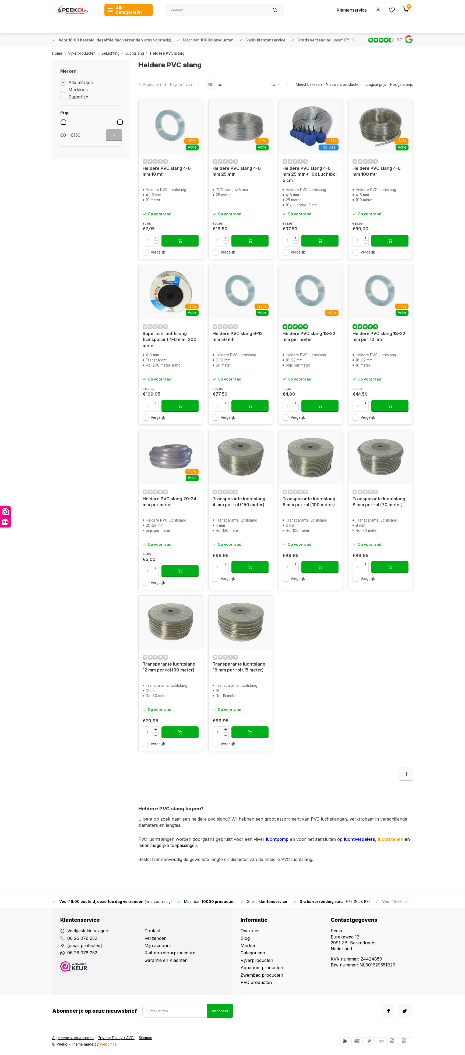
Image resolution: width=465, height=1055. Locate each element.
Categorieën (253, 952)
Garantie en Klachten (166, 960)
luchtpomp (277, 839)
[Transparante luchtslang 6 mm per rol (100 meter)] (311, 457)
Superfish (78, 97)
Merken (248, 945)
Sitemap (145, 1038)
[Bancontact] (357, 1041)
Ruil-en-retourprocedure (170, 952)
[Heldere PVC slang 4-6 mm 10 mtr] (171, 127)
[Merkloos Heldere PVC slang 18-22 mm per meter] (311, 292)
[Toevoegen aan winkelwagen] (180, 241)
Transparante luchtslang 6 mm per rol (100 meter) (309, 501)
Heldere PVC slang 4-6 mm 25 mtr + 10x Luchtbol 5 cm (310, 174)
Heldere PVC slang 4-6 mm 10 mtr (167, 171)
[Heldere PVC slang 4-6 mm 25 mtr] (241, 127)
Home (57, 53)
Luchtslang (134, 53)
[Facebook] (388, 1011)
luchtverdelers (359, 839)
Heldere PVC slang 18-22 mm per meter (309, 336)
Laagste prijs (375, 84)
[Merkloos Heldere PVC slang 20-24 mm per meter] (171, 457)
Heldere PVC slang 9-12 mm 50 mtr (238, 336)
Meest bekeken (309, 84)
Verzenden (156, 938)
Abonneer (220, 1011)
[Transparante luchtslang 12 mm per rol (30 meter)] (171, 622)
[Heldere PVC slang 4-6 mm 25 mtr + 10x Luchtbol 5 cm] (311, 127)
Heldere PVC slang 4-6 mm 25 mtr (237, 171)
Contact (152, 930)
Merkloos (78, 89)
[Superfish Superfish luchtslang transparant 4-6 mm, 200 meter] (171, 292)
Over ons (250, 930)
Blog (245, 938)
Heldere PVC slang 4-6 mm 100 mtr (377, 171)
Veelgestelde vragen (87, 930)
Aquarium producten (262, 967)
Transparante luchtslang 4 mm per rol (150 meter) (239, 501)
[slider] (63, 122)
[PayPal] (394, 1041)
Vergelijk (158, 252)
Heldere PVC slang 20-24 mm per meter (169, 501)
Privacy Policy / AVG (116, 1038)
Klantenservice (352, 10)
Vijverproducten (82, 53)
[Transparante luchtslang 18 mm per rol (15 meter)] (241, 622)
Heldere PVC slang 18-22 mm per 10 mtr (379, 336)
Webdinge (108, 1044)
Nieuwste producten (343, 84)
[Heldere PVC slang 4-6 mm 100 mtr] (380, 127)
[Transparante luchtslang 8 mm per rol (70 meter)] (380, 457)
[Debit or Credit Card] (406, 1041)
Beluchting (110, 53)
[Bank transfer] (382, 1041)
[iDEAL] (344, 1041)
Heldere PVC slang (167, 53)
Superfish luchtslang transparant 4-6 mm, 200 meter (169, 339)
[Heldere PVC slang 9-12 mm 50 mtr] (241, 292)
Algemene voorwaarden (73, 1038)
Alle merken (80, 82)
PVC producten (256, 982)
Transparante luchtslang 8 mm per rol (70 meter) (379, 501)
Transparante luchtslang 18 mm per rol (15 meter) (239, 667)
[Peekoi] (74, 10)
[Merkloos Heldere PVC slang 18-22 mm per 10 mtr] (380, 292)
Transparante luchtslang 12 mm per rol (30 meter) (169, 667)
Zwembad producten (262, 975)
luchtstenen (390, 839)
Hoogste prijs (401, 84)
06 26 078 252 (82, 938)
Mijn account (158, 945)
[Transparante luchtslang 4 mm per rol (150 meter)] (241, 457)
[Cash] (369, 1041)
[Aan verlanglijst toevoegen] (194, 108)
